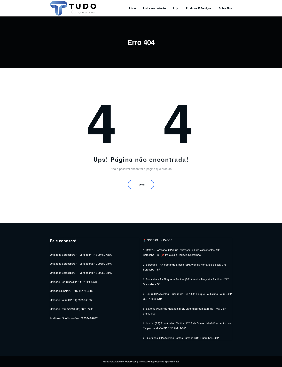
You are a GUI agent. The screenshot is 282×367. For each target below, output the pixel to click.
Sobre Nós (225, 8)
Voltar (142, 184)
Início (132, 8)
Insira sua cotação (154, 8)
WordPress (131, 361)
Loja (176, 8)
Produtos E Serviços (199, 8)
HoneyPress (154, 361)
